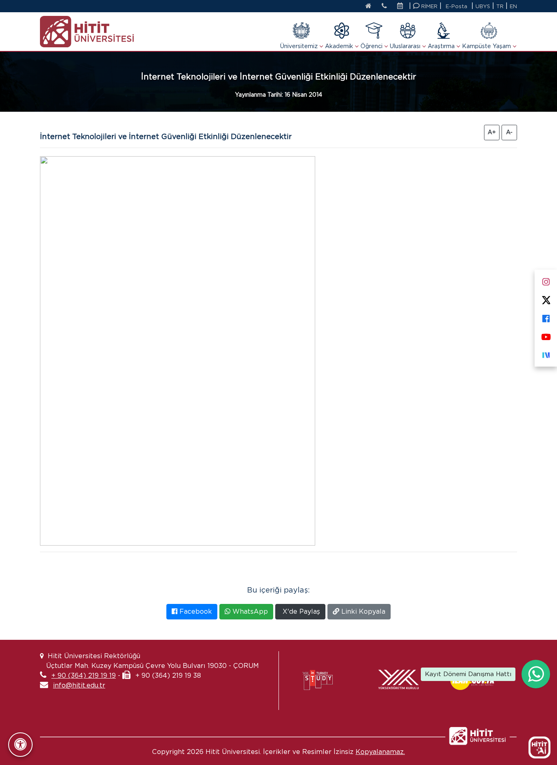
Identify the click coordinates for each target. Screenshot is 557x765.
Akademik (339, 46)
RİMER (429, 6)
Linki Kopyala (362, 611)
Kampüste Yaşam (486, 46)
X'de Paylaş (300, 611)
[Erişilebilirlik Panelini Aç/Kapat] (20, 744)
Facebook (194, 611)
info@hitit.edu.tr (79, 685)
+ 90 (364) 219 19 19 (83, 675)
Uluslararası (405, 46)
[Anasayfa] (368, 6)
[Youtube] (546, 335)
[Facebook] (546, 316)
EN (513, 6)
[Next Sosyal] (546, 353)
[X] (546, 298)
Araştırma (441, 46)
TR (500, 6)
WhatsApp (249, 611)
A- (509, 132)
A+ (492, 132)
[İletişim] (384, 6)
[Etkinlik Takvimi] (402, 6)
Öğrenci (371, 46)
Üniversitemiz (299, 46)
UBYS (482, 6)
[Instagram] (546, 280)
